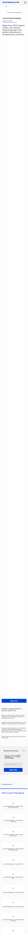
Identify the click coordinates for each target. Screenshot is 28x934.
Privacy (23, 750)
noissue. (10, 21)
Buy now (14, 701)
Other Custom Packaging (13, 793)
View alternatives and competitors (9, 22)
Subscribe (13, 770)
